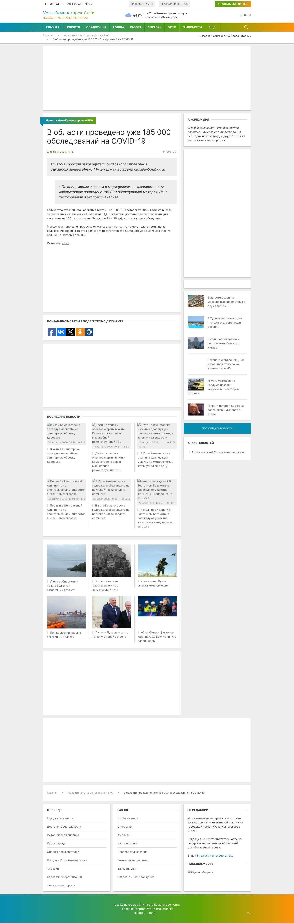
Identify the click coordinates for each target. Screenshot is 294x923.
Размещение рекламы (132, 860)
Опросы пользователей (63, 851)
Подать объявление (234, 3)
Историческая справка (63, 835)
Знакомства (192, 27)
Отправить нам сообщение (135, 877)
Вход (247, 15)
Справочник (96, 27)
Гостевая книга (127, 818)
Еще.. (213, 27)
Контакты (123, 835)
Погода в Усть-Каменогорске (67, 860)
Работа (135, 27)
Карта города (56, 843)
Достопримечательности (64, 826)
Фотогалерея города (61, 885)
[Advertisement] (147, 78)
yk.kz (65, 243)
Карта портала (127, 843)
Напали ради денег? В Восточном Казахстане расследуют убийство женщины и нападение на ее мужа (155, 518)
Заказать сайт (127, 868)
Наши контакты (142, 3)
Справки (154, 27)
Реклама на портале (174, 3)
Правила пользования (132, 851)
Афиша (118, 27)
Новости (73, 27)
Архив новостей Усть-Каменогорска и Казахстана (219, 452)
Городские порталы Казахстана (67, 3)
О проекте (124, 826)
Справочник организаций (64, 877)
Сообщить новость (218, 428)
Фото (172, 27)
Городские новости (60, 818)
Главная (53, 27)
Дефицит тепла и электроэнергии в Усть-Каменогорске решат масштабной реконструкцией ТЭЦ (108, 462)
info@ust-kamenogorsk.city (215, 855)
